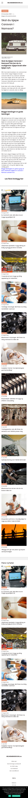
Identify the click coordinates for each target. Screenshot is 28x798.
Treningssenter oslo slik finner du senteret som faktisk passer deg (12, 430)
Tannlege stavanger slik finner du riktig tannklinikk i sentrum (13, 308)
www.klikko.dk (15, 771)
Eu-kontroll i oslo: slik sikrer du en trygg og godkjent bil (12, 216)
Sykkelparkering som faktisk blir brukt (13, 460)
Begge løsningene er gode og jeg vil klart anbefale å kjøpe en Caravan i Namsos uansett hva (12, 170)
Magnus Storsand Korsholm (8, 16)
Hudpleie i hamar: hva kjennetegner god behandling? (12, 369)
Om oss (14, 785)
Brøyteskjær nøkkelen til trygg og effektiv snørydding (12, 400)
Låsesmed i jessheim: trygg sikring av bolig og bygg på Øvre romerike (13, 247)
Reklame (14, 783)
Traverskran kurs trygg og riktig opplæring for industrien (11, 277)
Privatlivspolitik (16, 795)
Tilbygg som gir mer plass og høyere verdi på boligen (13, 551)
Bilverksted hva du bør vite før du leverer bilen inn (12, 489)
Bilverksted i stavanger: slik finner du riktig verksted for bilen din (13, 338)
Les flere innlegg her (14, 179)
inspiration (5, 11)
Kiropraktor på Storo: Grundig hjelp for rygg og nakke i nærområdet (13, 520)
